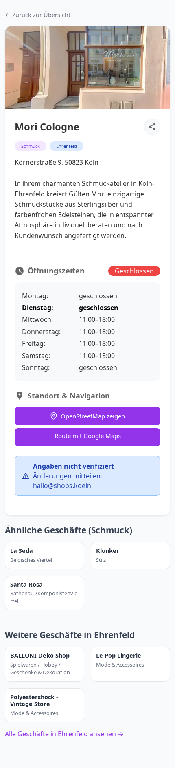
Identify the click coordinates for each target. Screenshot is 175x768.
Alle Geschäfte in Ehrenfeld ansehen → (64, 733)
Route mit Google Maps (88, 435)
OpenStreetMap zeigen (93, 416)
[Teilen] (152, 127)
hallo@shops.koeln (62, 485)
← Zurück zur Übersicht (37, 15)
